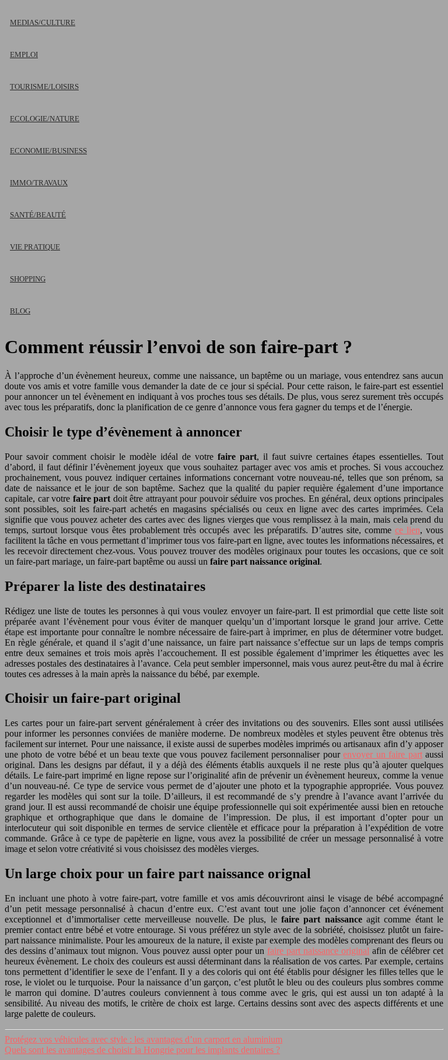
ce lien (407, 530)
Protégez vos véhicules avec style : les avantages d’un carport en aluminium (143, 1039)
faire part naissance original (318, 951)
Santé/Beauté (38, 214)
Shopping (28, 278)
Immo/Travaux (39, 182)
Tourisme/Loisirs (44, 86)
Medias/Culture (42, 22)
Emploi (24, 54)
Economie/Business (48, 150)
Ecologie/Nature (44, 118)
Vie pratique (35, 246)
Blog (20, 311)
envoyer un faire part (382, 754)
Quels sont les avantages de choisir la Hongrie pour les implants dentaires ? (142, 1050)
